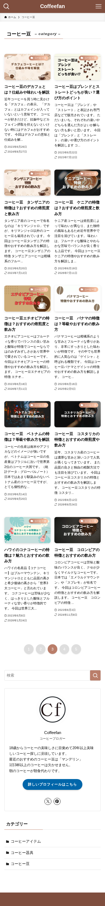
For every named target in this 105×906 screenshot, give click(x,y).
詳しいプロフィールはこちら (52, 784)
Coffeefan (52, 6)
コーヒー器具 (22, 852)
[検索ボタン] (6, 6)
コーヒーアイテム (26, 841)
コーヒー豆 (20, 864)
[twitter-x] (47, 801)
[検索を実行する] (95, 675)
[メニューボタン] (98, 6)
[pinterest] (57, 801)
